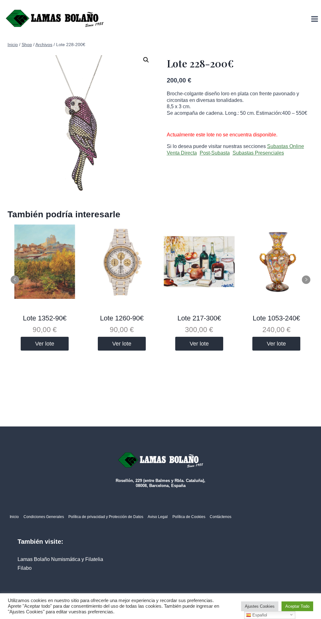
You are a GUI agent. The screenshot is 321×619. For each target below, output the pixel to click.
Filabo (25, 568)
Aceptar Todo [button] (297, 606)
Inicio (14, 517)
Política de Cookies (188, 517)
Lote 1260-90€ (122, 318)
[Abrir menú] (314, 18)
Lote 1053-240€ (276, 318)
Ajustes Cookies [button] (260, 606)
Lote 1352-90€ (44, 318)
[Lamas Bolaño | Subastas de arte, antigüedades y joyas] (55, 19)
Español (259, 615)
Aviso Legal (158, 517)
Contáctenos (220, 517)
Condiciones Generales (44, 517)
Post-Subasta (215, 153)
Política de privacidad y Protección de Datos (105, 517)
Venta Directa (182, 153)
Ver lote (44, 344)
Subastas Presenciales (258, 153)
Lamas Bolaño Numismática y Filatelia (60, 559)
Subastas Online (285, 146)
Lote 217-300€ (199, 318)
